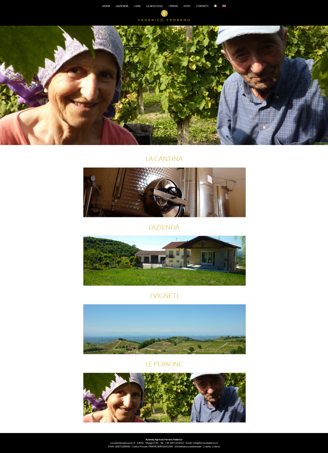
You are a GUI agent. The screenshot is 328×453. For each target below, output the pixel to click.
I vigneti (164, 296)
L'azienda (122, 5)
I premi (173, 5)
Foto (187, 5)
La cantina (164, 159)
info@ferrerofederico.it (205, 442)
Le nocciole (154, 5)
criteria (216, 446)
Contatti (202, 5)
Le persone (164, 364)
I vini (137, 5)
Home (106, 5)
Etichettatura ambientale (188, 446)
